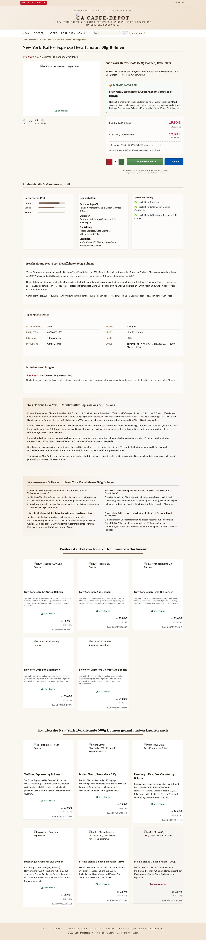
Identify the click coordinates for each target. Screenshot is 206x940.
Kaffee (53, 33)
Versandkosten (162, 170)
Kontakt (111, 929)
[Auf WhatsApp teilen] (43, 122)
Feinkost (68, 33)
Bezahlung (55, 929)
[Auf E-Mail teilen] (37, 122)
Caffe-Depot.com (29, 40)
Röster (40, 33)
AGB (45, 929)
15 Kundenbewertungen (65, 57)
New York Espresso (46, 40)
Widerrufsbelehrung (150, 929)
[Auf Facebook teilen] (25, 122)
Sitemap (99, 929)
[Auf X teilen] (31, 122)
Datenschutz (71, 929)
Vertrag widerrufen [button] (33, 3)
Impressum (87, 929)
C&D (26, 32)
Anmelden (137, 33)
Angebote (83, 33)
